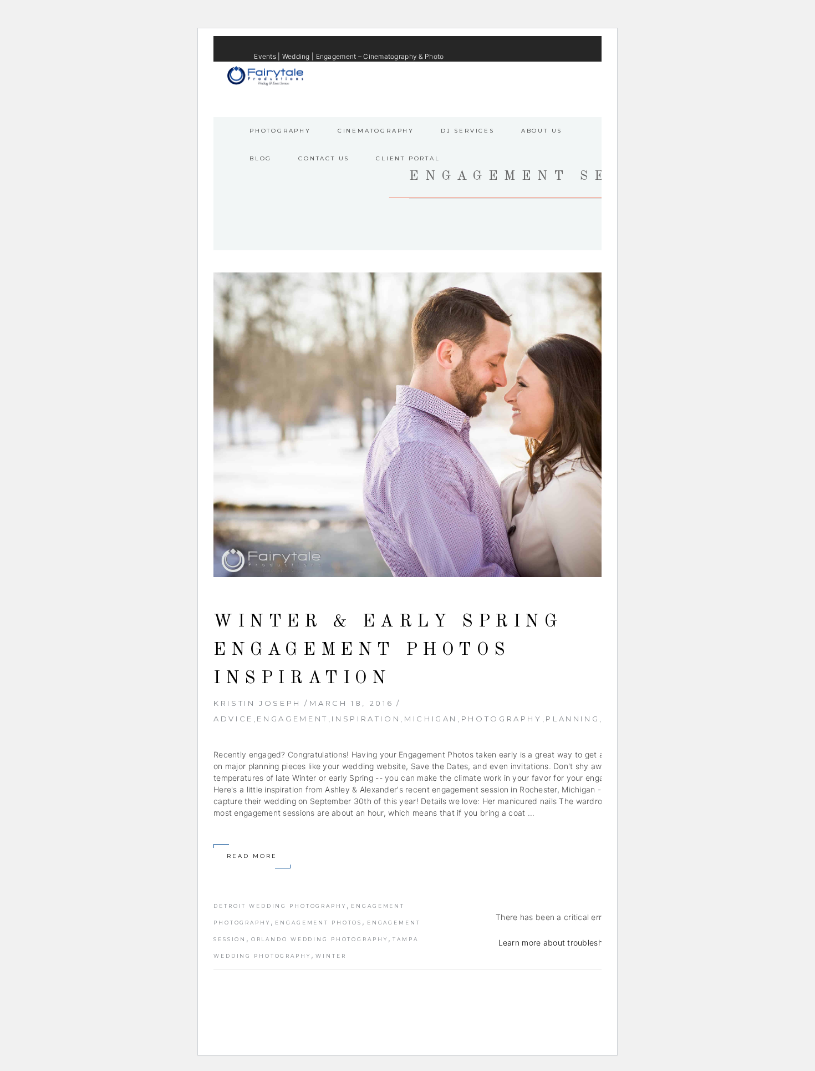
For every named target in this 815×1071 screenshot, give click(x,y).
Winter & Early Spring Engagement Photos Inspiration (388, 650)
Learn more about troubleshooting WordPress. (584, 942)
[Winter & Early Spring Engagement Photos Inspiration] (442, 424)
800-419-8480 (516, 74)
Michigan (430, 718)
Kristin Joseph (257, 703)
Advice (233, 718)
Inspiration (366, 718)
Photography (501, 718)
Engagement (292, 718)
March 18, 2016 (351, 703)
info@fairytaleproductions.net (434, 74)
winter (330, 956)
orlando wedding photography (319, 939)
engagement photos (318, 923)
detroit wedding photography (280, 906)
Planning (572, 718)
